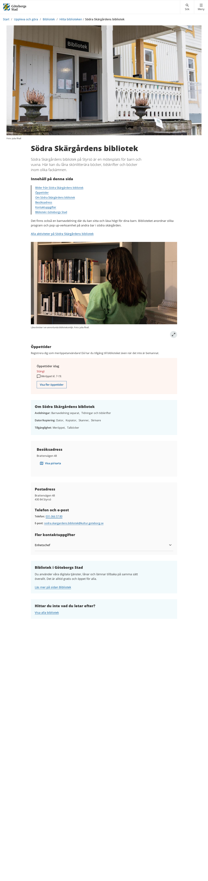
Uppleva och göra (26, 19)
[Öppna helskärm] (173, 334)
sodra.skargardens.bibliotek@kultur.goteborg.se (74, 523)
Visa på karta (53, 463)
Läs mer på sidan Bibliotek (53, 587)
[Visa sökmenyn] (187, 7)
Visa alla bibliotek (47, 613)
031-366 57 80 (54, 516)
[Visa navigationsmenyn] (201, 7)
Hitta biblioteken (70, 19)
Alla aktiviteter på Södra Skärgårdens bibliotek (62, 234)
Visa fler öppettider (52, 384)
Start (6, 19)
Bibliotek (49, 19)
